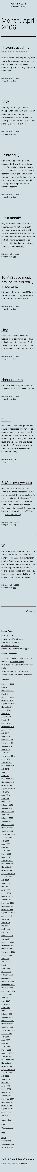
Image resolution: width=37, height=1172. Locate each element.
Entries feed (6, 1141)
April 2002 (5, 1086)
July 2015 (5, 733)
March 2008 (6, 854)
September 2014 (8, 743)
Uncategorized (7, 1128)
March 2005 (6, 972)
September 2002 (8, 1070)
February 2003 (7, 1053)
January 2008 (7, 860)
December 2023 (7, 697)
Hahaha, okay (12, 380)
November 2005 (8, 945)
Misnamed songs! (17, 662)
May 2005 (5, 965)
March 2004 (6, 1011)
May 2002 (5, 1083)
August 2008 (6, 838)
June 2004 (5, 1001)
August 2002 (6, 1073)
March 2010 (6, 802)
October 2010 (6, 785)
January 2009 (7, 821)
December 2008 (7, 825)
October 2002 (7, 1066)
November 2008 (8, 828)
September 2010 (8, 789)
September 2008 (8, 834)
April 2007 (5, 890)
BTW (5, 102)
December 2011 (7, 766)
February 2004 (7, 1014)
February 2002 (7, 1092)
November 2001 (7, 1102)
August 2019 (6, 717)
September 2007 (8, 874)
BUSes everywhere (16, 483)
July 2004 (5, 998)
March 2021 (6, 710)
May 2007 (5, 887)
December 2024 (7, 691)
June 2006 (5, 923)
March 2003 (6, 1050)
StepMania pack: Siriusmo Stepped (15, 649)
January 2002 (7, 1096)
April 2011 (5, 776)
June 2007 (5, 883)
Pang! (6, 420)
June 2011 (5, 772)
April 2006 (5, 929)
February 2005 (7, 975)
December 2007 (7, 864)
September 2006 (8, 913)
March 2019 (6, 723)
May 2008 (5, 847)
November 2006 (8, 906)
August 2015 (6, 730)
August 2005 (6, 955)
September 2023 (8, 704)
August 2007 (6, 877)
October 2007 (7, 870)
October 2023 (7, 700)
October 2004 (7, 988)
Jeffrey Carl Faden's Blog (17, 1158)
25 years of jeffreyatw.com (12, 639)
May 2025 (5, 687)
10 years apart (7, 636)
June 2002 (5, 1079)
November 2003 (8, 1024)
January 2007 (6, 900)
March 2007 (6, 893)
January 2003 (7, 1056)
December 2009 (7, 811)
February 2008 (7, 857)
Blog (14, 81)
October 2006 (7, 909)
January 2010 (6, 808)
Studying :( (10, 155)
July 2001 (5, 1115)
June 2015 (5, 736)
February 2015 (7, 740)
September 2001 (8, 1109)
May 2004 (5, 1004)
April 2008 (5, 851)
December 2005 (7, 942)
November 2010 (7, 782)
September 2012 (8, 756)
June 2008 (5, 844)
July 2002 (5, 1076)
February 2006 (7, 936)
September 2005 (8, 952)
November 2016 (7, 727)
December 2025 (7, 684)
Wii (3, 545)
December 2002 (7, 1060)
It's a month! (11, 218)
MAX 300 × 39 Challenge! (11, 642)
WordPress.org (7, 1147)
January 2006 (7, 939)
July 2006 (5, 919)
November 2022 (8, 707)
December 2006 (7, 903)
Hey (4, 330)
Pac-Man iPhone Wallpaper (17, 671)
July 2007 (5, 880)
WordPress (22, 1164)
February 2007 (7, 896)
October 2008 (7, 831)
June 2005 (5, 962)
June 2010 (5, 795)
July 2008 (5, 841)
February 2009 (7, 818)
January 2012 (6, 762)
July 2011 (5, 769)
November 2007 (7, 867)
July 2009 (5, 815)
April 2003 (5, 1047)
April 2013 (5, 753)
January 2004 (7, 1017)
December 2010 (7, 779)
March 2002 (6, 1089)
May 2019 (5, 720)
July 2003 (5, 1037)
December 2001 (7, 1099)
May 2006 (5, 926)
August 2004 (6, 994)
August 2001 (6, 1112)
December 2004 (7, 981)
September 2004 (8, 991)
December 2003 (7, 1021)
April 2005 (5, 968)
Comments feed (7, 1144)
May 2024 (5, 694)
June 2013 (5, 749)
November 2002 (8, 1063)
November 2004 (8, 985)
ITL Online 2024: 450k (10, 646)
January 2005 (7, 978)
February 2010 (7, 805)
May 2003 (5, 1043)
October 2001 (6, 1105)
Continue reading (9, 187)
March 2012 (6, 759)
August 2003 (6, 1034)
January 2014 (6, 746)
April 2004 (5, 1008)
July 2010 (5, 792)
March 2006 (6, 932)
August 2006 (6, 916)
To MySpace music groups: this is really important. (17, 282)
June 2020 (5, 714)
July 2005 (5, 959)
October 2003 (7, 1027)
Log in (3, 1138)
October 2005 (7, 949)
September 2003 (8, 1030)
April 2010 (5, 798)
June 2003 (5, 1040)
